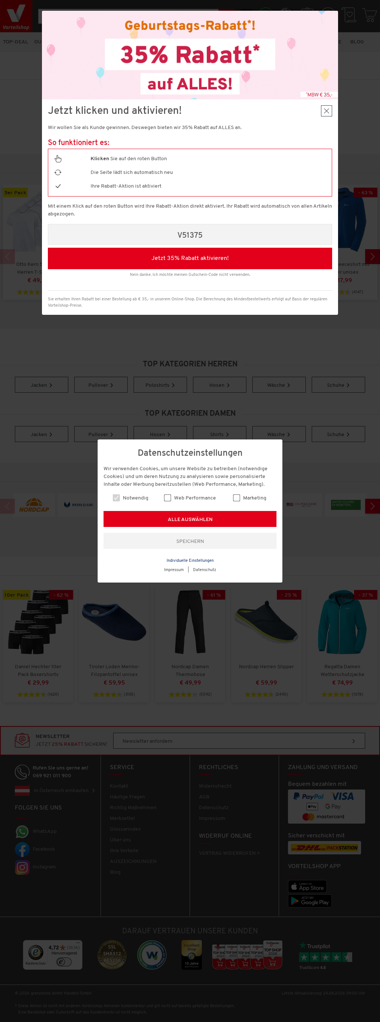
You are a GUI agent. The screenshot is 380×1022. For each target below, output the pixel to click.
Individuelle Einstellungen (190, 561)
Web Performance (194, 498)
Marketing (254, 498)
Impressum (174, 570)
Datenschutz (204, 570)
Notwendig (135, 498)
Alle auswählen (190, 519)
